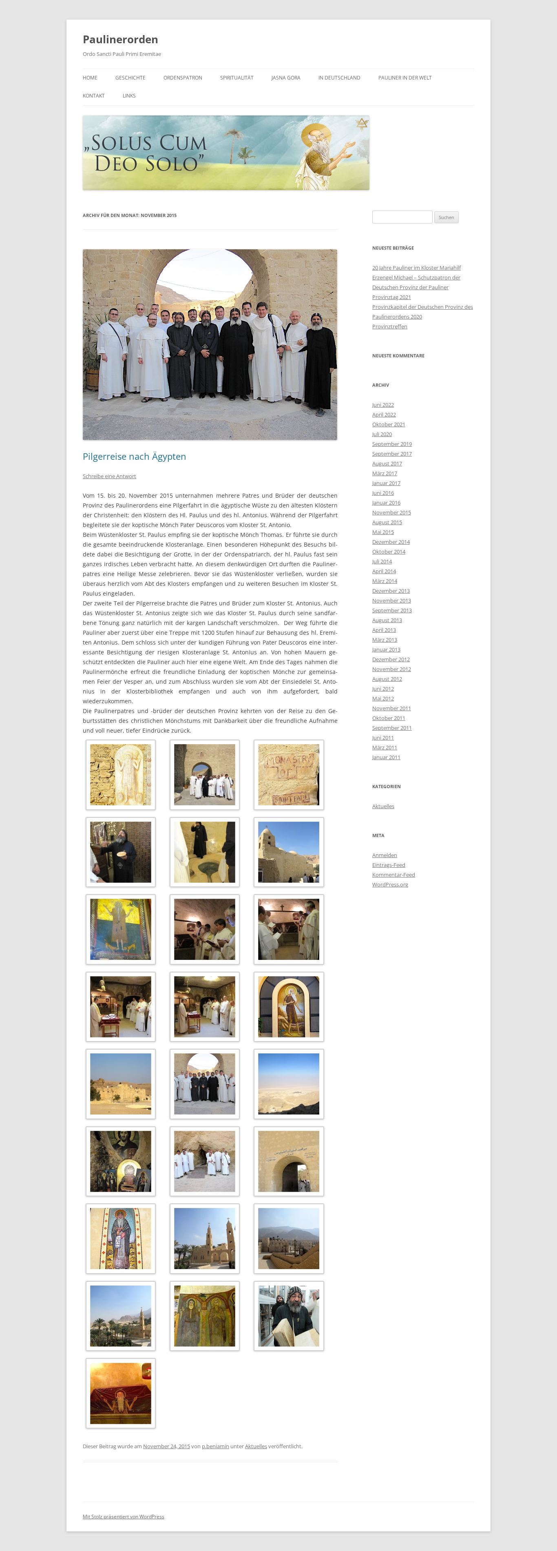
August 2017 (387, 463)
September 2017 (392, 453)
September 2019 (392, 444)
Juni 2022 (383, 404)
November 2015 (391, 512)
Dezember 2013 (391, 590)
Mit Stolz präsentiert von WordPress (123, 1516)
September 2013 (392, 610)
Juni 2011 (383, 737)
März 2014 (384, 581)
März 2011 (384, 747)
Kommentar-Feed (393, 874)
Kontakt (94, 95)
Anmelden (384, 855)
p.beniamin (215, 1446)
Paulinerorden (120, 39)
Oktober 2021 (388, 424)
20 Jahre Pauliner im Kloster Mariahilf (416, 267)
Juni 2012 (383, 688)
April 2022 (384, 414)
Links (129, 95)
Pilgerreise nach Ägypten (134, 456)
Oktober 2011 (388, 718)
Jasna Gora (286, 77)
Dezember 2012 (391, 659)
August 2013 (387, 620)
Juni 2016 (383, 492)
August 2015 (387, 522)
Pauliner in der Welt (405, 77)
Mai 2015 (383, 532)
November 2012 (391, 669)
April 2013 (384, 630)
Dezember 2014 (391, 541)
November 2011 (391, 708)
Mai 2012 (383, 698)
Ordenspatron (183, 77)
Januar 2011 (386, 757)
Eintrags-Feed (388, 865)
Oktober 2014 (388, 551)
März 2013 (384, 639)
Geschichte (130, 77)
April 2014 (384, 571)
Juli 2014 (382, 561)
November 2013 (391, 600)
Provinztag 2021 (391, 297)
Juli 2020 (382, 434)
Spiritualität (237, 77)
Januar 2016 (386, 502)
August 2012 (387, 678)
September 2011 (392, 727)
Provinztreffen (389, 326)
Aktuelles (256, 1446)
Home (90, 77)
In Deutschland (339, 77)
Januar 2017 (386, 483)
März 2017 (384, 473)
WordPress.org (390, 884)
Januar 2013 (386, 649)
